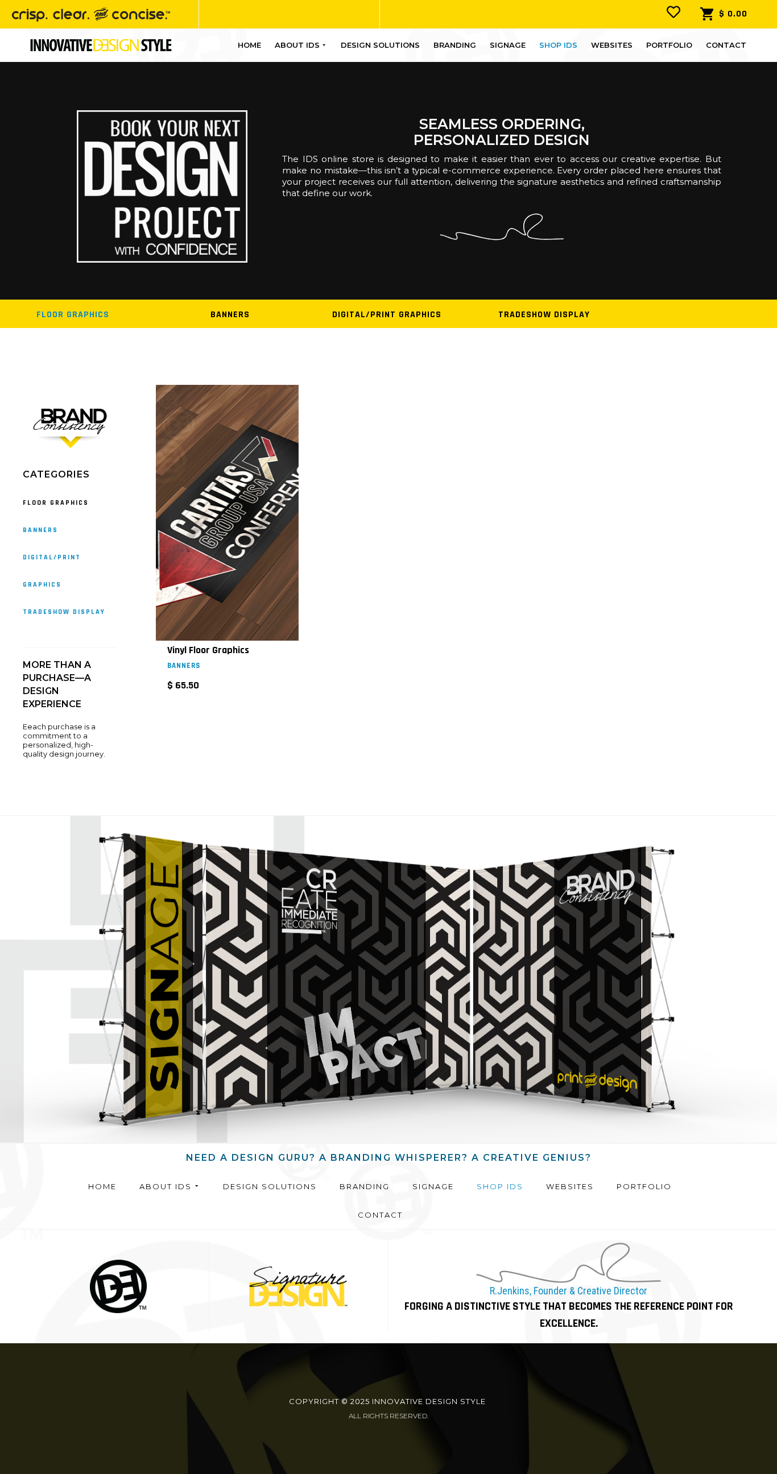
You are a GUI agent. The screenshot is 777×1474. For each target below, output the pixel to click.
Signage (508, 44)
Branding (454, 44)
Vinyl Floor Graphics (208, 650)
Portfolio (669, 44)
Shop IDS (558, 44)
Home (249, 44)
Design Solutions (380, 44)
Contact (726, 44)
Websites (612, 44)
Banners (183, 665)
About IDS (297, 44)
